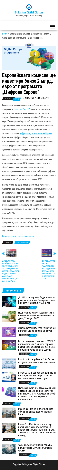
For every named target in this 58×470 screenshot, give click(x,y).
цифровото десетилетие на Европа (36, 133)
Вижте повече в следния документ (18, 236)
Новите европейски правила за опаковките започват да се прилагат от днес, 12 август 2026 (36, 315)
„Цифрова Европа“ (21, 109)
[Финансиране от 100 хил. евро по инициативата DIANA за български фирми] (9, 448)
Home (4, 33)
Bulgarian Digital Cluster (29, 12)
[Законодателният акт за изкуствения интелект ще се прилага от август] (9, 331)
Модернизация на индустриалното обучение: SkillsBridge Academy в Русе (35, 411)
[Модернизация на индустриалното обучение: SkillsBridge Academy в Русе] (9, 412)
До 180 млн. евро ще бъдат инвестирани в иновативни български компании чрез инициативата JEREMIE (36, 300)
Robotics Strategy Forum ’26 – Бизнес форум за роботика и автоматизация (36, 361)
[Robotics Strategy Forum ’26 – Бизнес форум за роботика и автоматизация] (9, 363)
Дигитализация (22, 242)
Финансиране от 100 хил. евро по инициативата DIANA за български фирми (35, 447)
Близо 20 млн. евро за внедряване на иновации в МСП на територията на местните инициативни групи (37, 375)
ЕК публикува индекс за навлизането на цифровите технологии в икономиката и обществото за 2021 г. (48, 270)
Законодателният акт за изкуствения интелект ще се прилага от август (37, 329)
